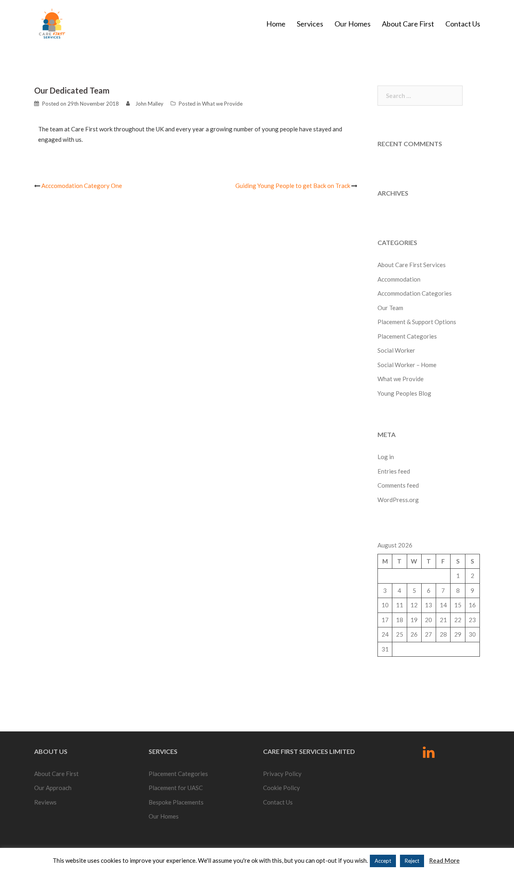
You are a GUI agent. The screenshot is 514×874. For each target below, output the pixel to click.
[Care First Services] (51, 23)
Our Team (390, 307)
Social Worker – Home (406, 364)
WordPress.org (398, 499)
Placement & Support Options (416, 321)
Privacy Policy (282, 773)
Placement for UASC (176, 787)
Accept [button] (383, 861)
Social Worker (396, 350)
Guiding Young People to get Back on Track (292, 185)
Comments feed (398, 485)
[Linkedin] (428, 754)
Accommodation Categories (414, 293)
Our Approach (52, 787)
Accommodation (398, 279)
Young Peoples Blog (404, 393)
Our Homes (353, 23)
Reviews (45, 802)
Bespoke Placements (176, 802)
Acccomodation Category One (81, 185)
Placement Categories (407, 336)
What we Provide (222, 103)
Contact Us (462, 23)
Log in (385, 456)
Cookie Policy (281, 787)
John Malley (149, 103)
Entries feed (393, 471)
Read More (444, 860)
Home (276, 23)
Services (310, 23)
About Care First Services (411, 264)
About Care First (408, 23)
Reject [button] (412, 861)
